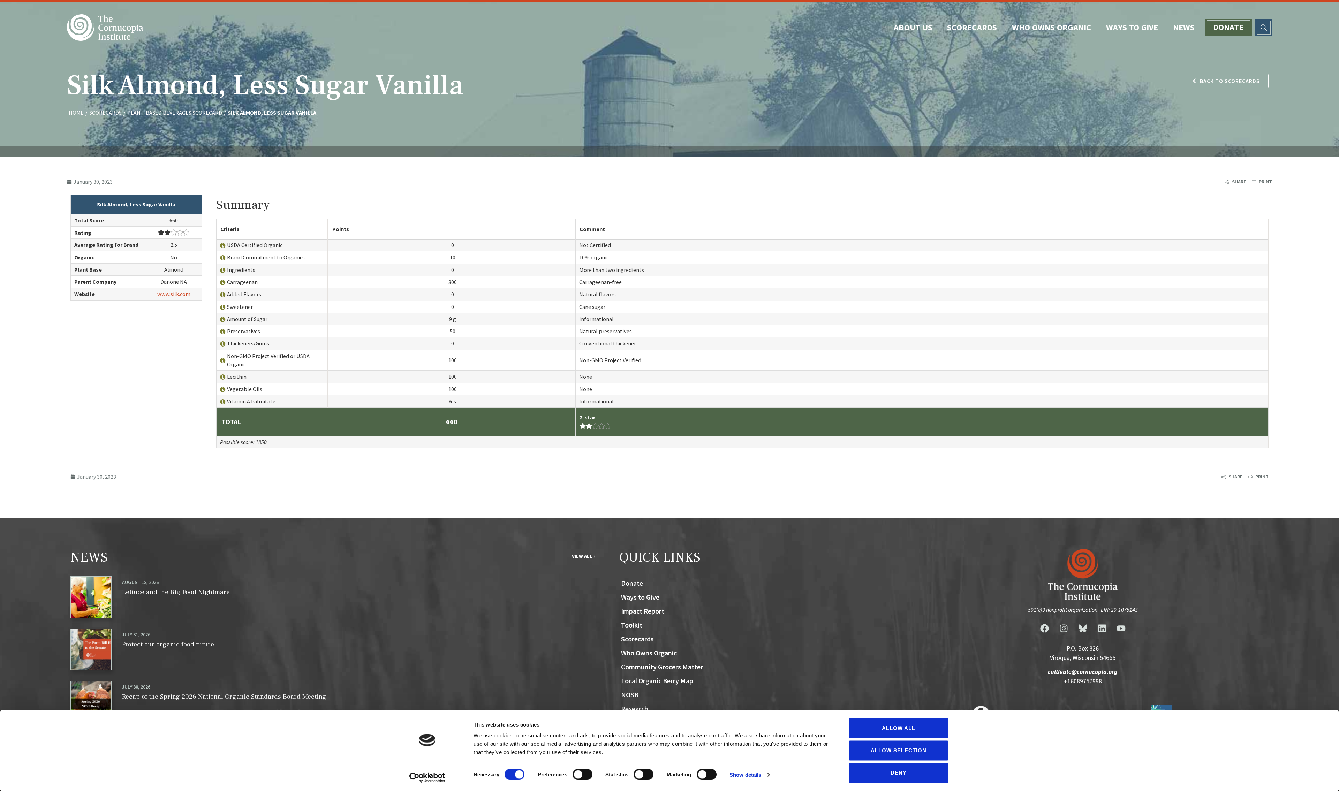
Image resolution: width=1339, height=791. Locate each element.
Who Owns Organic (1051, 27)
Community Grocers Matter (662, 666)
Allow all (898, 728)
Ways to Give (1132, 27)
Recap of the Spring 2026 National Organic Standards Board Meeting (224, 696)
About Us (913, 27)
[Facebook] (1044, 628)
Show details (745, 774)
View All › (583, 556)
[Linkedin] (1102, 628)
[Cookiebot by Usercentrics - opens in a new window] (427, 777)
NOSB (629, 694)
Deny (899, 773)
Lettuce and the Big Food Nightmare (176, 592)
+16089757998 (1083, 681)
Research (634, 708)
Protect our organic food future (168, 644)
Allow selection (898, 750)
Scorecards (972, 27)
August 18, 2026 (140, 582)
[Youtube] (1121, 628)
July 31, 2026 (136, 634)
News (1184, 27)
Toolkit (631, 625)
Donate (1228, 27)
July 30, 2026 (136, 687)
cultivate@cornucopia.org (1083, 672)
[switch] (582, 774)
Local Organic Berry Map (657, 680)
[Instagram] (1063, 628)
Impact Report (642, 611)
